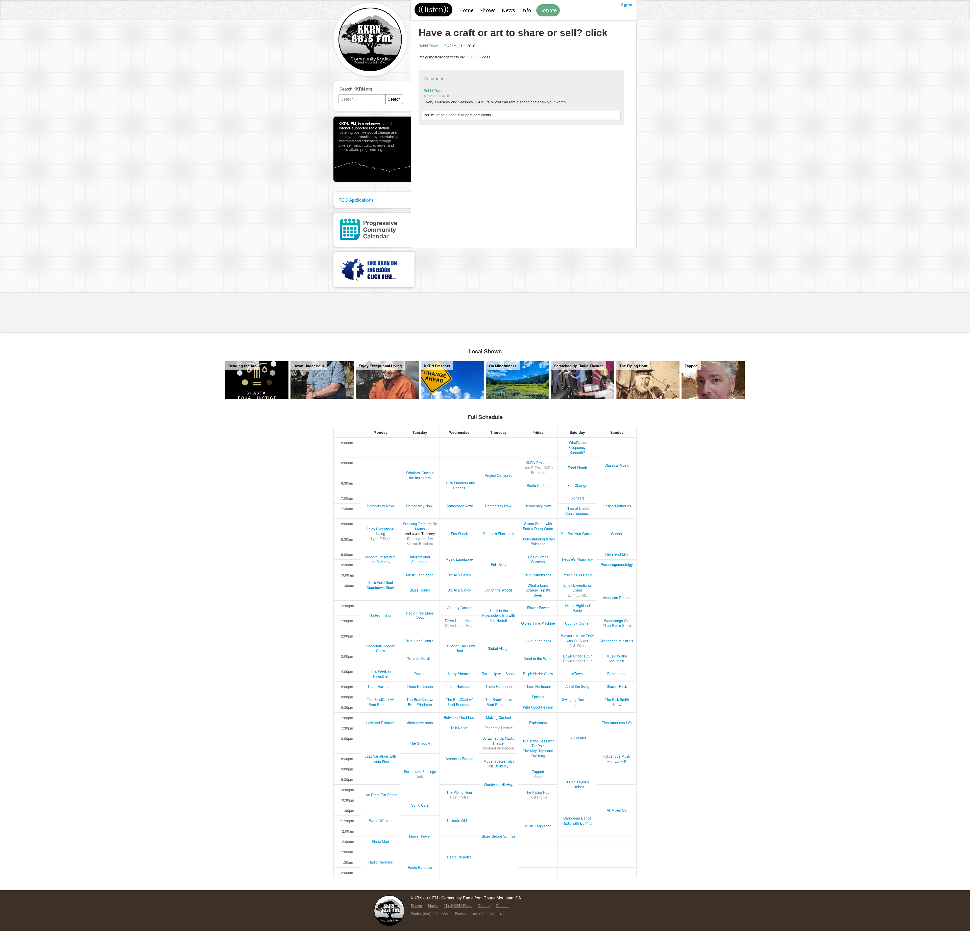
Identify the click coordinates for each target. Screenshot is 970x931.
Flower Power (538, 607)
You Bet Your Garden (577, 533)
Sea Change (577, 485)
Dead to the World (537, 658)
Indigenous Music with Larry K (617, 759)
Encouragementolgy (617, 564)
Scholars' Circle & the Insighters (420, 475)
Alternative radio (420, 722)
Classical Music (616, 465)
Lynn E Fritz (532, 467)
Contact (502, 905)
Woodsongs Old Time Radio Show (617, 623)
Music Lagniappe (459, 559)
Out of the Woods (498, 590)
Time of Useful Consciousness (577, 511)
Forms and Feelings (420, 771)
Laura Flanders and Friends (459, 485)
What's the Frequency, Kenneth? (577, 447)
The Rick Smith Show (617, 702)
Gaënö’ (617, 533)
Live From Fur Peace (380, 794)
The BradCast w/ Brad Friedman (380, 702)
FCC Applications (356, 199)
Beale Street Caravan (538, 559)
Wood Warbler (380, 820)
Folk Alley (498, 564)
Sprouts (538, 696)
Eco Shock (459, 533)
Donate (548, 10)
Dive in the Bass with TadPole (537, 743)
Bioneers (577, 498)
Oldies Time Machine (538, 623)
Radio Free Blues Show (420, 615)
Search (394, 99)
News (508, 10)
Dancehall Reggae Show (380, 648)
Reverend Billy (616, 554)
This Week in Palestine (380, 674)
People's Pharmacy (498, 533)
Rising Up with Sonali (498, 673)
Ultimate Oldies (459, 820)
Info (526, 10)
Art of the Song (577, 686)
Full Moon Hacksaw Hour (459, 648)
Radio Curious (538, 485)
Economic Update (498, 727)
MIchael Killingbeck (498, 748)
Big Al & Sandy (459, 574)
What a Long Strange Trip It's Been (538, 590)
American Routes (616, 597)
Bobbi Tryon (428, 46)
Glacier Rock (617, 686)
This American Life (617, 722)
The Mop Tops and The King (538, 753)
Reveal (419, 673)
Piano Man (380, 841)
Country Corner (459, 607)
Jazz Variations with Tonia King (380, 759)
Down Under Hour (459, 620)
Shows (488, 10)
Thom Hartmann (380, 686)
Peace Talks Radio (577, 574)
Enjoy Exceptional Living (380, 531)
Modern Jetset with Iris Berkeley (380, 559)
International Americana (420, 559)
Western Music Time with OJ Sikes (577, 638)
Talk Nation (459, 727)
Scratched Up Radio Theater (498, 741)
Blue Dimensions (538, 574)
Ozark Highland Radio (577, 608)
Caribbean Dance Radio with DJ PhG (577, 820)
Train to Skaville (419, 658)
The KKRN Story (458, 905)
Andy (538, 776)
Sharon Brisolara (419, 543)
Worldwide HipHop (498, 784)
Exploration (538, 722)
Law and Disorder (380, 722)
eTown (577, 673)
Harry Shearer (459, 673)
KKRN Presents (538, 462)
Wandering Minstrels (616, 640)
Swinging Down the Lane (577, 702)
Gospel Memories (617, 505)
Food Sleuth (577, 467)
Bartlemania (616, 673)
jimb (420, 776)
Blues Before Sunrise (498, 836)
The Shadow (420, 743)
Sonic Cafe (420, 805)
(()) (433, 10)
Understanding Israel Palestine (538, 541)
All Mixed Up (617, 810)
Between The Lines (459, 717)
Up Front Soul (380, 615)
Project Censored (499, 475)
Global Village (499, 648)
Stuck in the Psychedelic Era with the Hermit (498, 615)
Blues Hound (420, 590)
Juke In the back (538, 640)
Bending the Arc (420, 538)
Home (466, 10)
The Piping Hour (459, 792)
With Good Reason (538, 707)
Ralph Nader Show (538, 673)
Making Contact (498, 717)
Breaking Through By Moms (420, 526)
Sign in (626, 4)
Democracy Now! (380, 505)
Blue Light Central (420, 640)
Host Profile (459, 797)
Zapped (538, 771)
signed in (453, 115)
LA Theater (577, 737)
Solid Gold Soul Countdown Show (381, 585)
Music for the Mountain (617, 658)
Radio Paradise (459, 856)
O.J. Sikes (577, 645)
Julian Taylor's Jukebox (577, 784)
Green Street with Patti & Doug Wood (538, 526)
